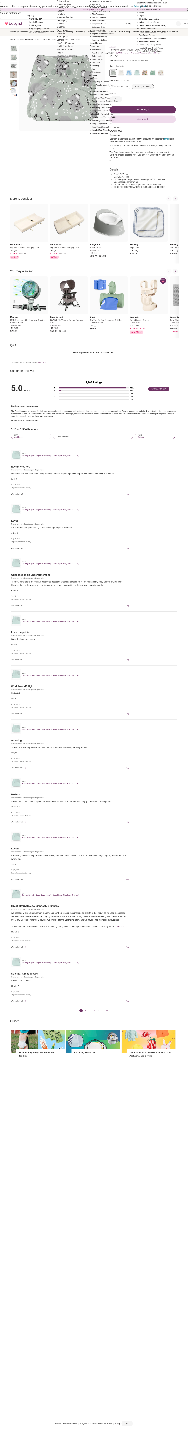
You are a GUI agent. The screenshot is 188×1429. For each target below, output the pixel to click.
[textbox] (94, 357)
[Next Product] (175, 198)
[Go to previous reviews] (77, 1010)
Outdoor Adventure (25, 39)
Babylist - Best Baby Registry (13, 24)
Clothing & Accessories (20, 32)
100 (107, 1010)
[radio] (13, 48)
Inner (166, 139)
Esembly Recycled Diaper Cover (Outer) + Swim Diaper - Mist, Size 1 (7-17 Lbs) (50, 456)
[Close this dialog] (0, 2)
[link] (121, 73)
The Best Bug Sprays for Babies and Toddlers (36, 1054)
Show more (112, 161)
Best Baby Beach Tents (85, 1052)
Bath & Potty (124, 32)
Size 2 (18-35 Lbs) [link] (143, 86)
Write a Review (154, 53)
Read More (120, 926)
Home (12, 39)
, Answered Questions (139, 53)
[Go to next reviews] (110, 1010)
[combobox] (178, 23)
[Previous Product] (169, 198)
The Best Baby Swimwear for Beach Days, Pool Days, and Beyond (150, 1054)
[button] (94, 388)
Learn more (42, 362)
